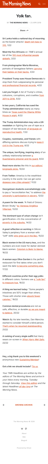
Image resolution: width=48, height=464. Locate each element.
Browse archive (23, 405)
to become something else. (30, 266)
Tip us (35, 366)
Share (22, 30)
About (24, 433)
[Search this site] (39, 4)
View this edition (29, 383)
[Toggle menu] (44, 4)
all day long (24, 386)
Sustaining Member (29, 359)
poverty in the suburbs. (13, 222)
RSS (24, 437)
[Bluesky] (22, 429)
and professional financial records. (19, 85)
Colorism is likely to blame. (30, 249)
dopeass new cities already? (16, 182)
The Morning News (19, 23)
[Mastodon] (26, 429)
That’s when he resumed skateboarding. (22, 326)
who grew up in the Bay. (26, 236)
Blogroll (24, 440)
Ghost (29, 448)
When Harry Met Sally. (33, 339)
